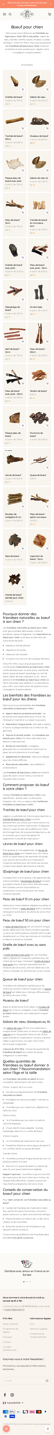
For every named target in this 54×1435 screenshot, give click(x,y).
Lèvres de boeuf (13, 475)
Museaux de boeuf (39, 136)
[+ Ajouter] (22, 89)
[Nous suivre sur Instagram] (12, 1395)
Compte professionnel (9, 1348)
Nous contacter (10, 1324)
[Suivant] (50, 4)
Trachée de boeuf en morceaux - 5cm (38, 223)
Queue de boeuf (38, 475)
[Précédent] (3, 4)
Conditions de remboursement (38, 1335)
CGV (32, 1324)
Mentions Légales (39, 1329)
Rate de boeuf (12, 556)
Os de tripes (36, 307)
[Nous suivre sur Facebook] (5, 1395)
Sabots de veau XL (39, 178)
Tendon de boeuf (38, 391)
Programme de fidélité (10, 1330)
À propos (7, 1337)
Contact (7, 1342)
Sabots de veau (37, 97)
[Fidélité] (6, 1428)
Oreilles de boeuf (13, 97)
